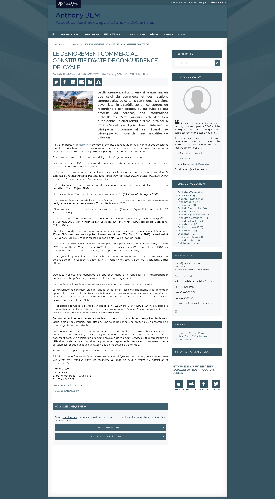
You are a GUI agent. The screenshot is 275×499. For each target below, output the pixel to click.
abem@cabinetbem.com (76, 384)
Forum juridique (197, 2)
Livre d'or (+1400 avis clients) (194, 336)
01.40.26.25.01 (186, 158)
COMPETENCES (91, 34)
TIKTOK (181, 34)
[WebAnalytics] (178, 313)
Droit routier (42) (187, 230)
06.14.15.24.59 (202, 164)
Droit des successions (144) (193, 217)
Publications (112, 34)
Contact (168, 34)
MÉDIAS (154, 34)
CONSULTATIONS (136, 34)
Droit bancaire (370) (189, 201)
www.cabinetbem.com (66, 390)
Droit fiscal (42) (186, 233)
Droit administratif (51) (190, 227)
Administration (178, 2)
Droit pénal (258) (187, 205)
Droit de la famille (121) (190, 221)
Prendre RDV (185, 339)
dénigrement (83, 144)
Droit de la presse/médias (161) (194, 214)
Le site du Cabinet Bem (191, 333)
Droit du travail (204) (189, 211)
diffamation (60, 151)
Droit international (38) (191, 237)
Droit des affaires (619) (190, 192)
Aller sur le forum (108, 427)
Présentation (69, 34)
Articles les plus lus (188, 243)
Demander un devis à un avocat (108, 436)
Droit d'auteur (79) (188, 224)
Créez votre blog (217, 2)
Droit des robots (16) (189, 240)
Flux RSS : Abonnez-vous (193, 351)
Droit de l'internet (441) (191, 198)
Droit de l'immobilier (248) (193, 208)
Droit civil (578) (186, 195)
